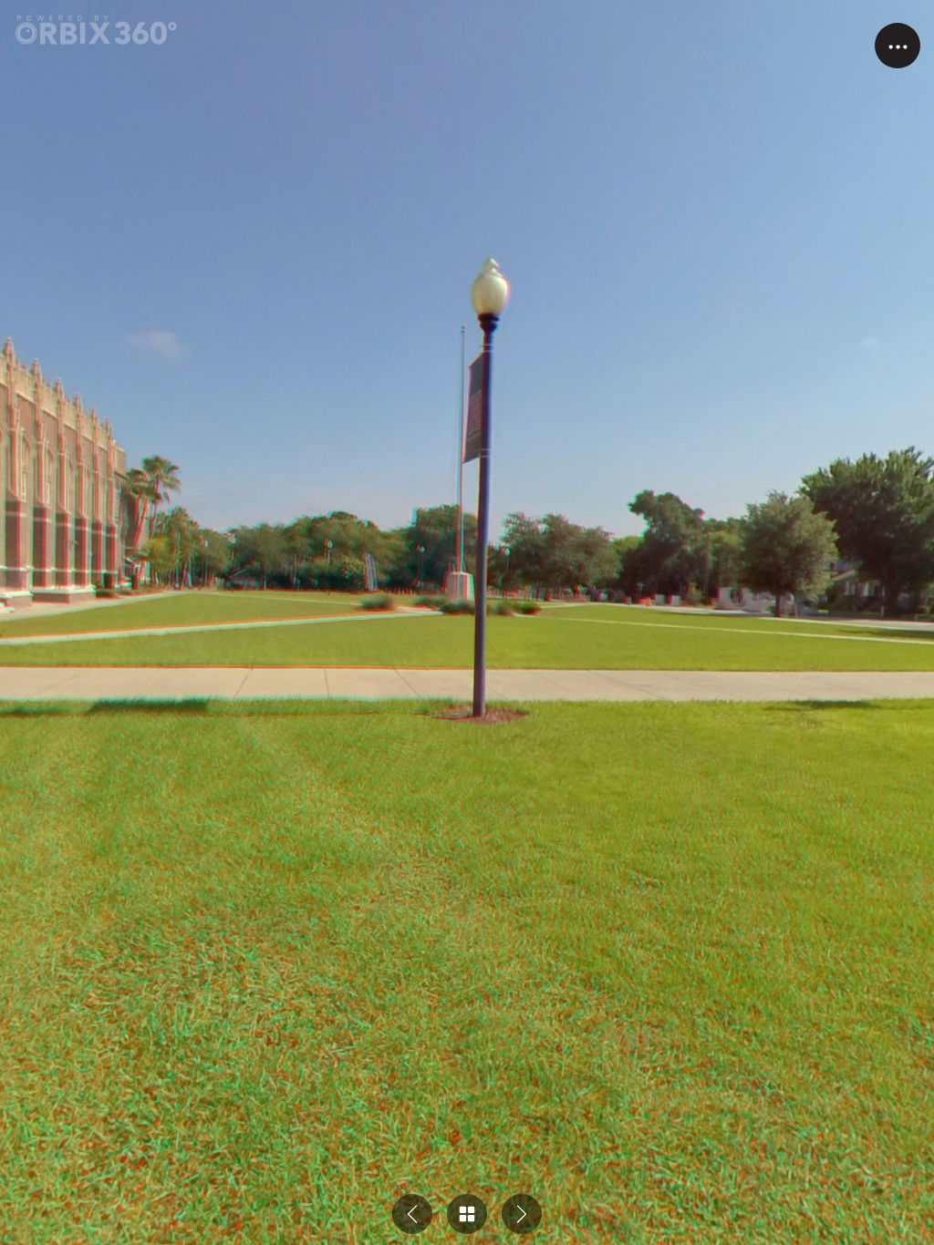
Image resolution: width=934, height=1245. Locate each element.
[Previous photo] (412, 1214)
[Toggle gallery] (467, 1214)
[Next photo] (522, 1214)
